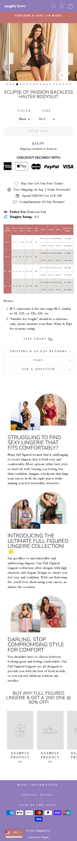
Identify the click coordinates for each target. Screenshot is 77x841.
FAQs (39, 360)
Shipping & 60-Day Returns (38, 351)
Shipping (25, 149)
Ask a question (38, 369)
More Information (37, 785)
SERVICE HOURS (37, 795)
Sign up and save (37, 805)
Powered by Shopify (38, 837)
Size (47, 111)
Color (24, 111)
